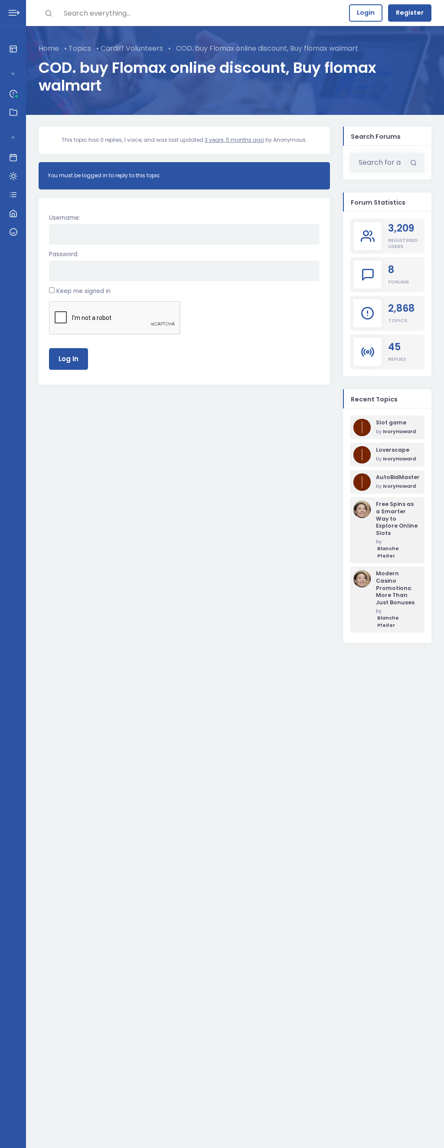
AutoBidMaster (397, 477)
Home (49, 48)
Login (366, 12)
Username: (64, 218)
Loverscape (392, 450)
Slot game (391, 422)
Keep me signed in (83, 291)
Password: (63, 254)
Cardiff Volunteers (132, 48)
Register (410, 12)
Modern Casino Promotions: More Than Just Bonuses (395, 588)
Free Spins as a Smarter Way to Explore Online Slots (397, 519)
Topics (80, 48)
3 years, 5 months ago (234, 140)
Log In (68, 358)
